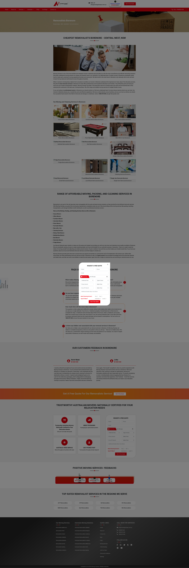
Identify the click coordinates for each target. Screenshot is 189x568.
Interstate (97, 298)
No (100, 296)
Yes (96, 296)
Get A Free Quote (94, 301)
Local (103, 298)
